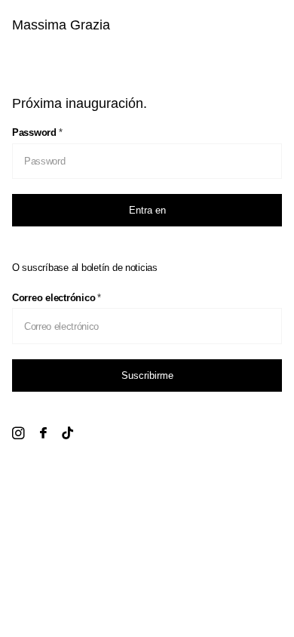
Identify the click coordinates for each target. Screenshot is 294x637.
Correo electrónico (56, 297)
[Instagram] (18, 433)
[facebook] (43, 433)
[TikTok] (67, 433)
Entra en (147, 210)
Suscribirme (147, 375)
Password (37, 132)
